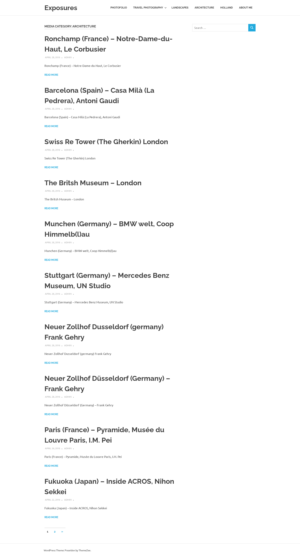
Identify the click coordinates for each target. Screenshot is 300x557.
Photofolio (118, 7)
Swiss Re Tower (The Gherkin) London (106, 142)
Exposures (60, 8)
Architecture (204, 7)
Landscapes (180, 7)
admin (68, 57)
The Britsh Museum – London (92, 183)
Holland (226, 7)
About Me (245, 7)
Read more (51, 74)
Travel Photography (148, 7)
